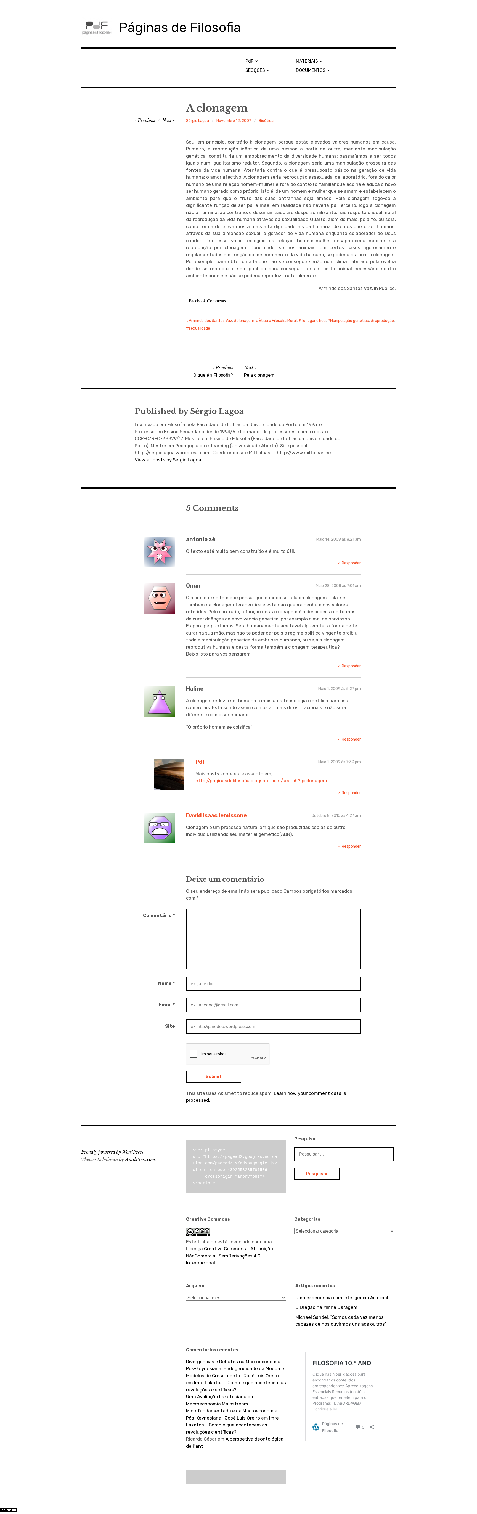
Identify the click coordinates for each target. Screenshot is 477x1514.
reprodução (383, 320)
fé (303, 320)
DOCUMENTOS (310, 70)
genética (318, 320)
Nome (166, 983)
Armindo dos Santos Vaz (210, 320)
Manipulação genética (349, 320)
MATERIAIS (307, 61)
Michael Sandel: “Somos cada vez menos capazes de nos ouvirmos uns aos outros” (341, 1320)
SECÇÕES (255, 70)
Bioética (266, 120)
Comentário (159, 915)
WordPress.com (140, 1159)
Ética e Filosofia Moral (278, 320)
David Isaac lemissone (216, 815)
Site (170, 1026)
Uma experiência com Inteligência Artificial (341, 1297)
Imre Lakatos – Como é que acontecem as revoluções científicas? (232, 1425)
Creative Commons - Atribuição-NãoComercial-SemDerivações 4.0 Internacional (230, 1255)
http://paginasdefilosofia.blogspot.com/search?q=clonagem (261, 780)
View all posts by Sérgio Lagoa (168, 460)
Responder (351, 563)
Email (167, 1004)
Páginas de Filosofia (180, 27)
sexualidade (199, 328)
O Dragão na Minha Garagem (326, 1307)
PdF (249, 61)
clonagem (245, 320)
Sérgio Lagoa (197, 120)
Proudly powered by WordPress (112, 1152)
